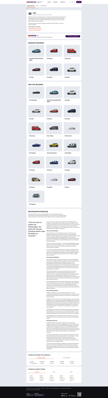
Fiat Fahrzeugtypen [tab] (66, 357)
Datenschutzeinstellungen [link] (55, 388)
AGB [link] (32, 388)
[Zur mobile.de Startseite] (35, 2)
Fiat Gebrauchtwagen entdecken (35, 28)
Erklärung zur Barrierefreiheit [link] (66, 388)
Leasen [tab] (71, 371)
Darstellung (36, 393)
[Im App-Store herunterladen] (64, 395)
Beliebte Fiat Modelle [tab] (41, 357)
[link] (72, 2)
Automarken (33, 8)
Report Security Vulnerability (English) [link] (33, 389)
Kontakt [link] (42, 388)
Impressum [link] (28, 388)
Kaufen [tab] (54, 371)
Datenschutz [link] (47, 388)
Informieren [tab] (37, 371)
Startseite (27, 8)
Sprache (27, 393)
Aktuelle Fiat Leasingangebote (34, 30)
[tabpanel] (54, 362)
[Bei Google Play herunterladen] (72, 395)
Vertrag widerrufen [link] (37, 388)
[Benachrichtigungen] (70, 2)
